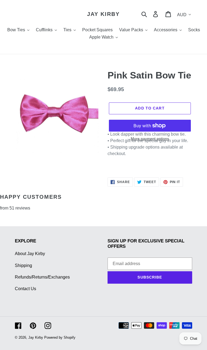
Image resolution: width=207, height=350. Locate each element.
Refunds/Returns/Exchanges (42, 277)
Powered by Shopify (59, 337)
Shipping (23, 265)
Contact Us (25, 288)
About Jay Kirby (30, 253)
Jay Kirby (103, 14)
